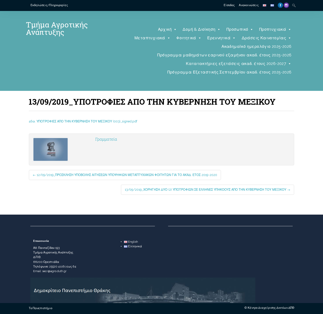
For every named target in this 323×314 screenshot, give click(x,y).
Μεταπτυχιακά (149, 38)
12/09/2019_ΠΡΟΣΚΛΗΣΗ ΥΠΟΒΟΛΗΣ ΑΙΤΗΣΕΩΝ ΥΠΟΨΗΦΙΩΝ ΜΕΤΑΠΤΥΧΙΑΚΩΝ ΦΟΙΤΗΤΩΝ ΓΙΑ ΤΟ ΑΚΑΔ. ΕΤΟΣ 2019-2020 (125, 175)
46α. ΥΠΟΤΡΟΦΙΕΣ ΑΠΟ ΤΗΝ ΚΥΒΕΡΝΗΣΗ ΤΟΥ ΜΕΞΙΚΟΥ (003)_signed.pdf (83, 121)
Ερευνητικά (218, 38)
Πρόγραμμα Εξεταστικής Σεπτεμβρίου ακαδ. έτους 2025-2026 (229, 72)
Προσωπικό (237, 29)
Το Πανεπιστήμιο (40, 308)
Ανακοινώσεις (249, 5)
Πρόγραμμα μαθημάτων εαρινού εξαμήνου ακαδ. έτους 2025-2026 (224, 55)
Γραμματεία (106, 139)
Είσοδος (229, 5)
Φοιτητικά (186, 38)
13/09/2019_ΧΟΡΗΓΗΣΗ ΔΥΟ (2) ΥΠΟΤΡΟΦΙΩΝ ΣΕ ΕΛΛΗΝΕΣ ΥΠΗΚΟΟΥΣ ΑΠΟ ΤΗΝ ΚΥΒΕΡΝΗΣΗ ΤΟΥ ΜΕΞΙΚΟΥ (207, 189)
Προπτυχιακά (272, 29)
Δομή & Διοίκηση (199, 29)
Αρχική (165, 29)
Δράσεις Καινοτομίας (264, 38)
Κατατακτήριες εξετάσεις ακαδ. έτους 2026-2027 (236, 63)
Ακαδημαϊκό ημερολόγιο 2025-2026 (256, 46)
